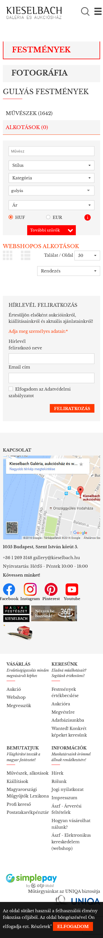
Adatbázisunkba (68, 720)
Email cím (19, 367)
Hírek (58, 773)
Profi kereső (19, 804)
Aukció (14, 689)
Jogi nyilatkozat (68, 789)
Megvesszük (19, 705)
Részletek (40, 926)
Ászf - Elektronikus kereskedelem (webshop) (71, 842)
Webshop (16, 697)
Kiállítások (17, 781)
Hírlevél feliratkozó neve (25, 345)
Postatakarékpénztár (28, 812)
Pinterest (51, 598)
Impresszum (64, 797)
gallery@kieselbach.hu (56, 557)
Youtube (72, 598)
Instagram (30, 598)
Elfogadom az (40, 392)
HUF (20, 217)
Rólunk (59, 781)
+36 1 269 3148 (17, 557)
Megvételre (63, 712)
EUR (57, 217)
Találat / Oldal (58, 255)
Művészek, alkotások (28, 773)
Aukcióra (61, 704)
